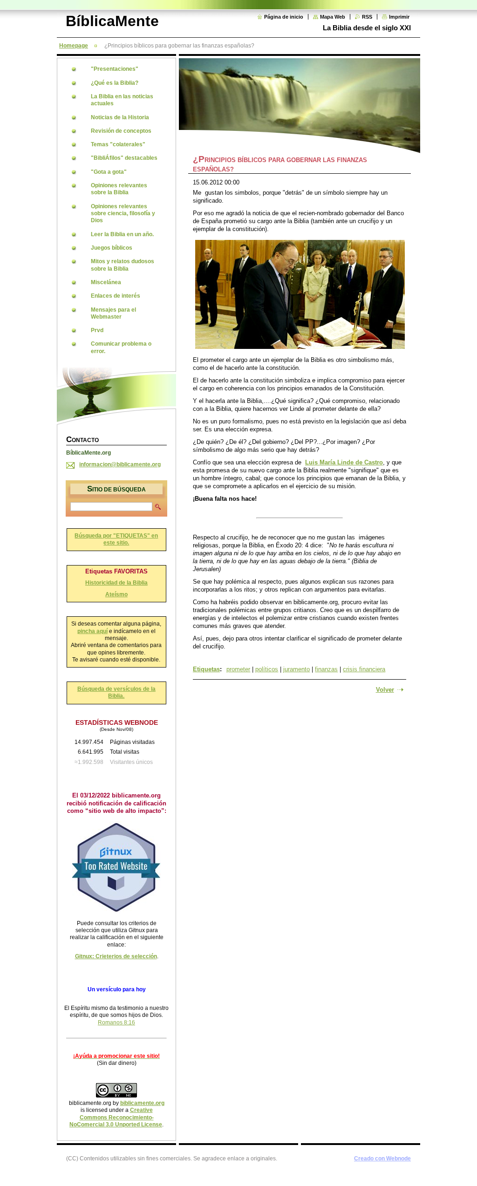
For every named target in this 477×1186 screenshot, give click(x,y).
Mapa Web (332, 17)
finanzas (326, 669)
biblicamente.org (142, 1103)
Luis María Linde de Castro (344, 462)
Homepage (73, 45)
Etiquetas (206, 669)
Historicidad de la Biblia (116, 583)
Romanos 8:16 (116, 1022)
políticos (266, 669)
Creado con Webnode (382, 1158)
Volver (385, 689)
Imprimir (399, 17)
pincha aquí (92, 631)
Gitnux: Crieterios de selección (116, 956)
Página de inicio (283, 17)
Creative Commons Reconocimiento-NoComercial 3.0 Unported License (115, 1117)
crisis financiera (364, 669)
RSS (367, 17)
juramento (296, 669)
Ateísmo (116, 594)
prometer (238, 669)
